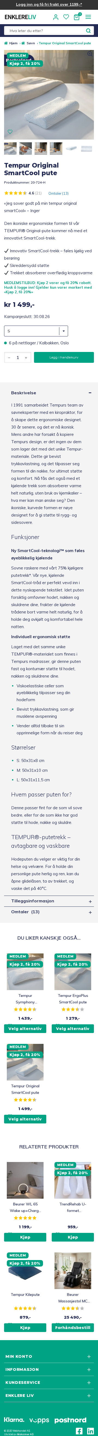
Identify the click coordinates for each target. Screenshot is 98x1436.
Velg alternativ (25, 1028)
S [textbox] (9, 331)
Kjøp (25, 1327)
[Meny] (88, 16)
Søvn (31, 43)
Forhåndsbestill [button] (72, 1327)
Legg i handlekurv (64, 357)
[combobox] (36, 331)
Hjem (13, 43)
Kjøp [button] (25, 1237)
